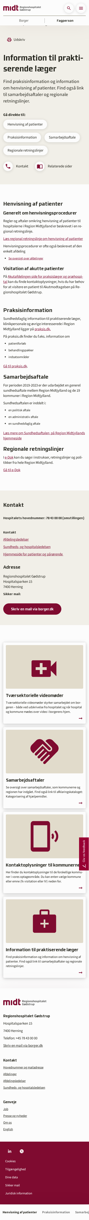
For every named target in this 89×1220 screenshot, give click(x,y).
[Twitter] (21, 1151)
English (8, 1129)
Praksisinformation (22, 137)
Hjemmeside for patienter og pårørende (33, 554)
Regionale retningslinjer (25, 150)
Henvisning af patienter (25, 124)
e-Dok (9, 457)
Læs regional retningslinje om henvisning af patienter (43, 238)
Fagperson (65, 21)
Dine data (11, 1177)
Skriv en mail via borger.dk (32, 609)
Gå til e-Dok (11, 470)
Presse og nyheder (15, 1116)
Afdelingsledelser (16, 539)
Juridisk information (18, 1193)
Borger (24, 21)
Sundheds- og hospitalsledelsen (27, 547)
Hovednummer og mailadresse (23, 1067)
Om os (7, 1122)
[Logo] (22, 8)
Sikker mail (12, 1185)
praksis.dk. (43, 329)
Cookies (10, 1161)
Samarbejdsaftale (62, 137)
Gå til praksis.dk (15, 366)
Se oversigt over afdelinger (25, 258)
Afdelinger (10, 1074)
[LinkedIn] (9, 1151)
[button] (68, 8)
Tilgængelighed (15, 1169)
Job (5, 1109)
